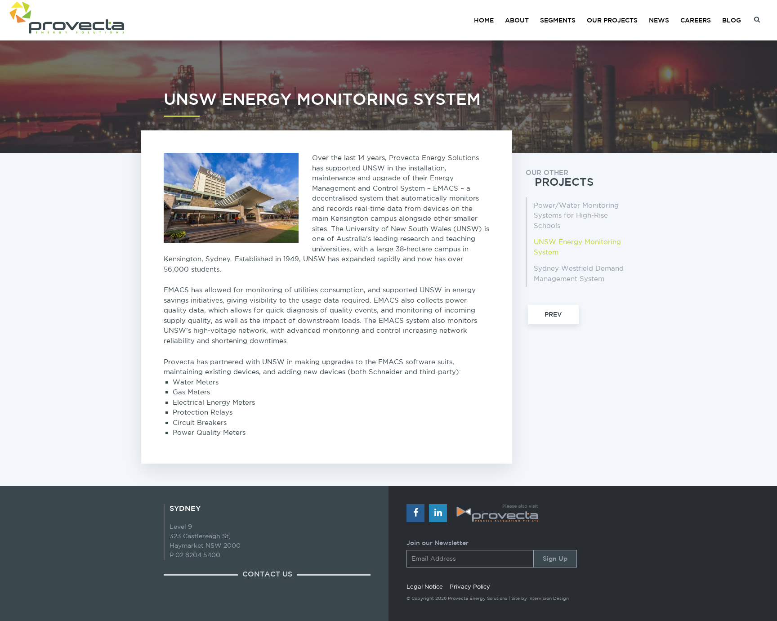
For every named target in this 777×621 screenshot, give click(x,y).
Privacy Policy (470, 586)
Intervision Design (548, 598)
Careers (695, 20)
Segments (558, 20)
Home (484, 20)
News (659, 20)
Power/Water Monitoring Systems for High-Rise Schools (576, 215)
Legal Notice (424, 586)
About (517, 20)
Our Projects (612, 20)
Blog (731, 20)
